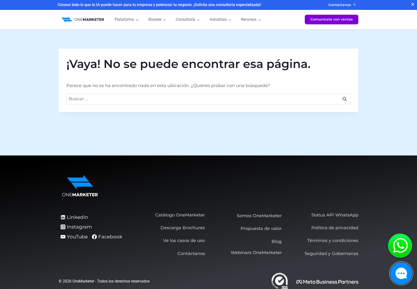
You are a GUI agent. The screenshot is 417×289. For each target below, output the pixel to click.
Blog (276, 241)
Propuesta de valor (261, 228)
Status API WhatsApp (334, 215)
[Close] (413, 4)
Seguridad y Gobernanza (331, 253)
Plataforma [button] (124, 19)
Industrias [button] (218, 19)
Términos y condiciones (332, 240)
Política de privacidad (334, 227)
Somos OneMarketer (259, 215)
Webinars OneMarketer (256, 252)
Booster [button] (154, 19)
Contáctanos (191, 253)
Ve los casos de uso (184, 240)
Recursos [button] (249, 19)
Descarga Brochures (182, 227)
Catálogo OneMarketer (180, 215)
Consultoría (185, 19)
